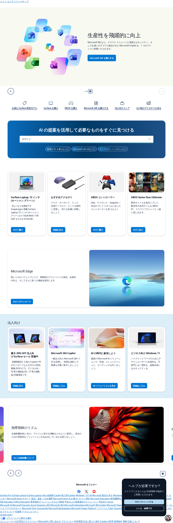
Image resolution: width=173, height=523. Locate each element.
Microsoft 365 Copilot (95, 505)
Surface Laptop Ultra (37, 495)
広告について (133, 521)
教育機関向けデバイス (120, 498)
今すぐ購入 (18, 229)
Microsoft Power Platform (83, 508)
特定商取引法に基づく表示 (86, 521)
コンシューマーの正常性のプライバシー (19, 521)
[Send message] (150, 139)
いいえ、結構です (144, 508)
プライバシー (67, 521)
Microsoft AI (6, 505)
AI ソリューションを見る (104, 385)
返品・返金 (36, 498)
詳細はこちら (59, 385)
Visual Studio (120, 508)
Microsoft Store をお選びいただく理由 (71, 498)
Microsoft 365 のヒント (84, 149)
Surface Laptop (19, 495)
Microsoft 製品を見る (102, 495)
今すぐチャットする (144, 502)
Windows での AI (84, 495)
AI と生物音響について (24, 457)
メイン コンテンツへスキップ (14, 1)
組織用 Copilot (54, 495)
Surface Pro (5, 495)
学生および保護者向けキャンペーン (81, 501)
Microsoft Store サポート (19, 498)
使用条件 (118, 521)
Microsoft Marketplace (60, 508)
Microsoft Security (21, 505)
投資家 (18, 511)
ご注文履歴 (47, 498)
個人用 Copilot (68, 495)
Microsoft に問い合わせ (49, 521)
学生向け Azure (106, 501)
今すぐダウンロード (22, 301)
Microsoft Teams (115, 505)
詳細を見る (58, 229)
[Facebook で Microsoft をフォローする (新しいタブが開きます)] (79, 491)
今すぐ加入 (138, 229)
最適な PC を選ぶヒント (58, 149)
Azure (33, 505)
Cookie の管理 (106, 521)
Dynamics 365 (43, 505)
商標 (125, 521)
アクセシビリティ (30, 511)
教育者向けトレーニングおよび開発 (47, 501)
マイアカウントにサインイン (113, 149)
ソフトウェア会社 (105, 508)
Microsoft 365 (57, 505)
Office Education (22, 501)
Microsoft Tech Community (35, 508)
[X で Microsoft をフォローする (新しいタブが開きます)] (86, 491)
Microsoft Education (100, 498)
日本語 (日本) (6, 514)
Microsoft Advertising (74, 505)
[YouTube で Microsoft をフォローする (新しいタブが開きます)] (94, 491)
